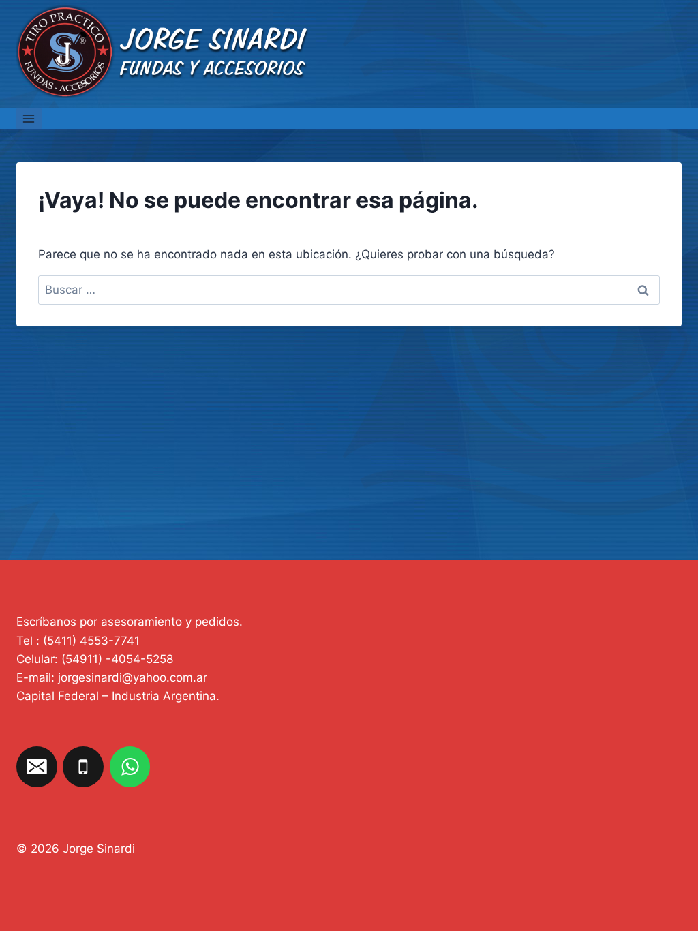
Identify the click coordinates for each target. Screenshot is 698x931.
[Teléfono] (83, 766)
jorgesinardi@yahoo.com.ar (132, 677)
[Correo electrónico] (36, 766)
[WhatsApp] (130, 766)
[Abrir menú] (29, 118)
